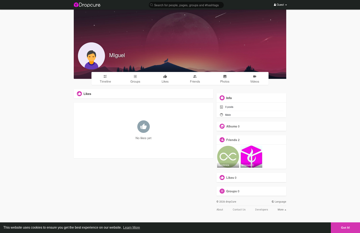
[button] (186, 4)
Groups (231, 191)
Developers (261, 209)
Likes (230, 177)
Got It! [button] (345, 227)
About (219, 209)
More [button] (281, 209)
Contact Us (239, 209)
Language (280, 201)
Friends (231, 139)
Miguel (117, 55)
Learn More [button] (131, 227)
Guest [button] (280, 4)
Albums (231, 126)
